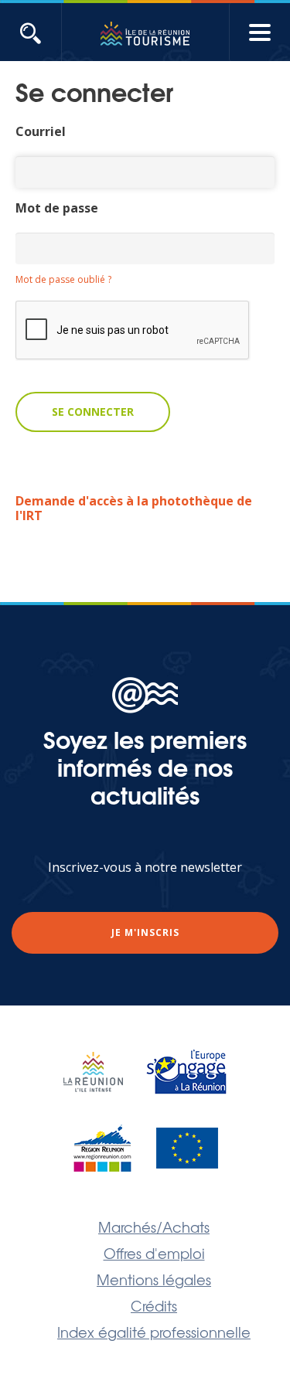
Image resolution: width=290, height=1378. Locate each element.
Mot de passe (56, 207)
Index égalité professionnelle (154, 1332)
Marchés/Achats (154, 1226)
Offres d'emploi (154, 1253)
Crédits (154, 1305)
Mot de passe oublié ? (63, 279)
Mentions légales (154, 1279)
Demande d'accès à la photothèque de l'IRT (133, 508)
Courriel (40, 131)
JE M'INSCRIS (145, 932)
